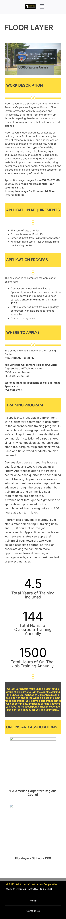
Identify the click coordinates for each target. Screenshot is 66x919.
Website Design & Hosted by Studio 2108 (29, 888)
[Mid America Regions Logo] (33, 738)
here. (16, 281)
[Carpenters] (33, 44)
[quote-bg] (30, 5)
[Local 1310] (33, 805)
